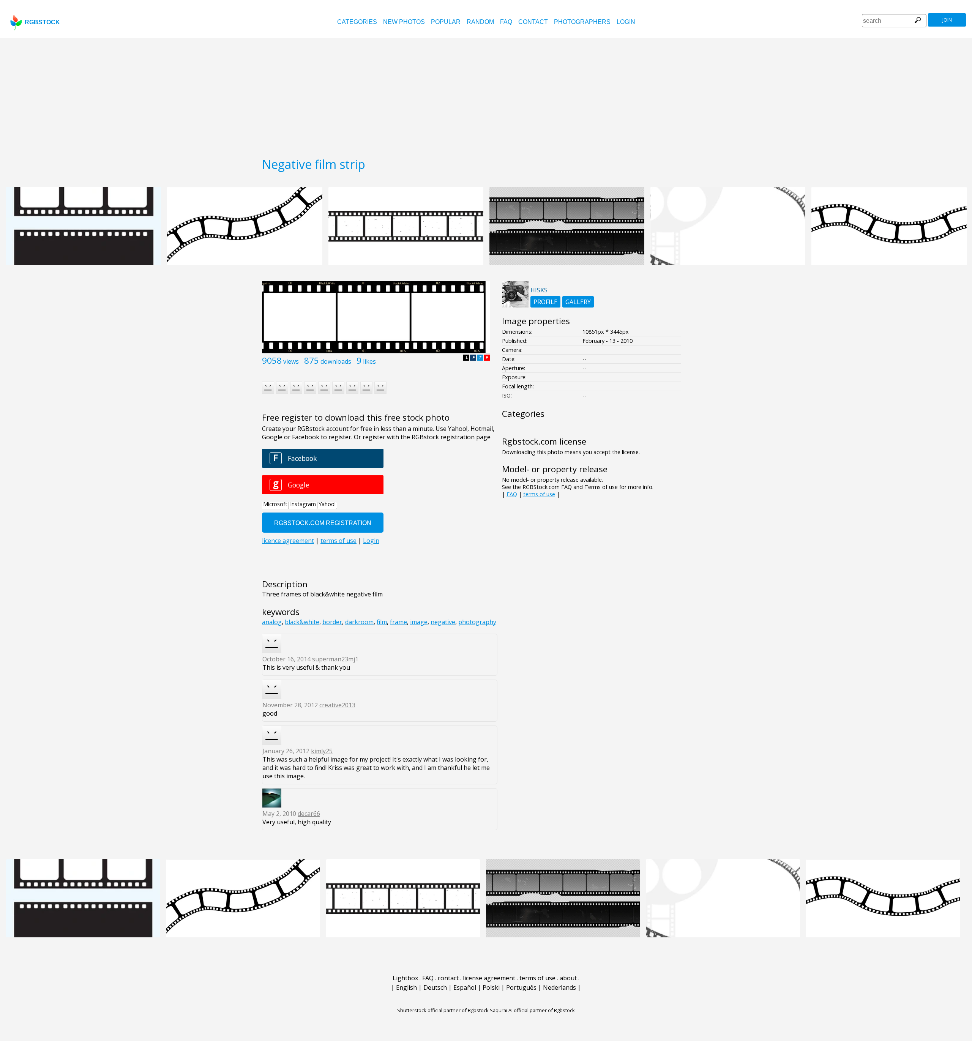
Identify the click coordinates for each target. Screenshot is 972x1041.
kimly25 (322, 751)
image (419, 622)
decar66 (309, 813)
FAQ (506, 22)
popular (446, 22)
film (382, 622)
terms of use (539, 494)
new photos (404, 22)
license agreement (489, 978)
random (480, 22)
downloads (335, 361)
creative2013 (337, 705)
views (291, 361)
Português (521, 987)
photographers (582, 22)
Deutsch (435, 987)
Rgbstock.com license (544, 441)
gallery (578, 302)
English (406, 987)
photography (477, 622)
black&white (302, 622)
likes (369, 361)
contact (533, 22)
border (332, 622)
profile (545, 302)
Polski (491, 987)
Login (626, 22)
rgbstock (42, 22)
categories (357, 22)
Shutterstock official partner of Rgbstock (443, 1010)
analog (272, 622)
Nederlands (559, 987)
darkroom (359, 622)
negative (443, 622)
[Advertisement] (486, 95)
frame (398, 622)
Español (464, 987)
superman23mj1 (335, 659)
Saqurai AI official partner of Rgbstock (532, 1010)
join (947, 20)
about (568, 978)
